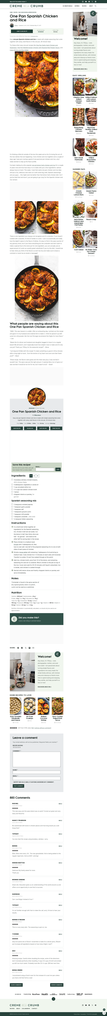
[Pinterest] (95, 1)
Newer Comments (56, 985)
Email (38, 466)
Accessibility (83, 1014)
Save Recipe (17, 428)
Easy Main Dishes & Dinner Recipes (27, 12)
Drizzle (16, 544)
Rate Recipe (43, 428)
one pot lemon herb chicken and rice (43, 165)
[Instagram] (82, 1)
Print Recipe (56, 428)
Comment (17, 751)
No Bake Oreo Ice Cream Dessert (91, 251)
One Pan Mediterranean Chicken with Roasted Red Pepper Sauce (38, 48)
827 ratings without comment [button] (41, 728)
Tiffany (16, 25)
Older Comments (16, 985)
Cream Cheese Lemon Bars (79, 193)
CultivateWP (94, 1014)
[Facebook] (89, 1)
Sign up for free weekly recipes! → (18, 1)
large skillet (23, 552)
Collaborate (26, 1008)
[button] (38, 31)
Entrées (77, 6)
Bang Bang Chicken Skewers (78, 129)
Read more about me (44, 686)
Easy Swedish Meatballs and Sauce (15, 718)
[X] (92, 1)
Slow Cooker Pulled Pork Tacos (57, 718)
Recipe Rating (18, 745)
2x (34, 475)
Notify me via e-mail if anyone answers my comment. (34, 782)
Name (15, 770)
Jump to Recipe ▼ (22, 31)
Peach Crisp (91, 219)
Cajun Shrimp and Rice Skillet (19, 50)
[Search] (95, 6)
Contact (34, 1008)
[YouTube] (86, 1)
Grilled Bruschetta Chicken (91, 159)
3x (37, 475)
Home (11, 12)
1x (31, 475)
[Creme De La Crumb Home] (26, 6)
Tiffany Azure (37, 415)
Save (58, 469)
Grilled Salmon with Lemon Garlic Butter (91, 99)
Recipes (84, 6)
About (91, 6)
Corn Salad (78, 250)
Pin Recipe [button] (30, 428)
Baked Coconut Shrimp (43, 718)
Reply (60, 803)
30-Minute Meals (67, 6)
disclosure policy (34, 36)
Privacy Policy (77, 1014)
